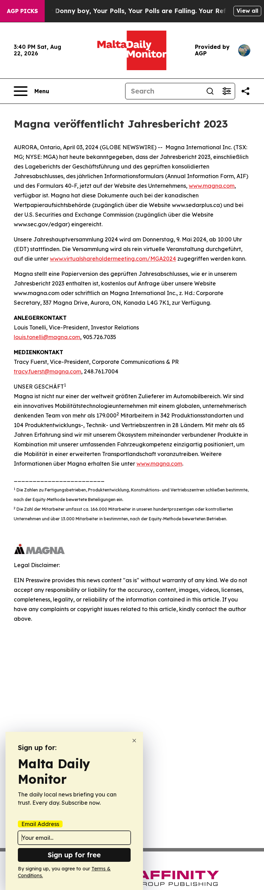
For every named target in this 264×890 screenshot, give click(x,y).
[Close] (134, 740)
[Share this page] (245, 91)
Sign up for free (74, 854)
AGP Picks (22, 11)
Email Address (40, 824)
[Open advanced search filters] (226, 91)
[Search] (210, 91)
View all (247, 10)
